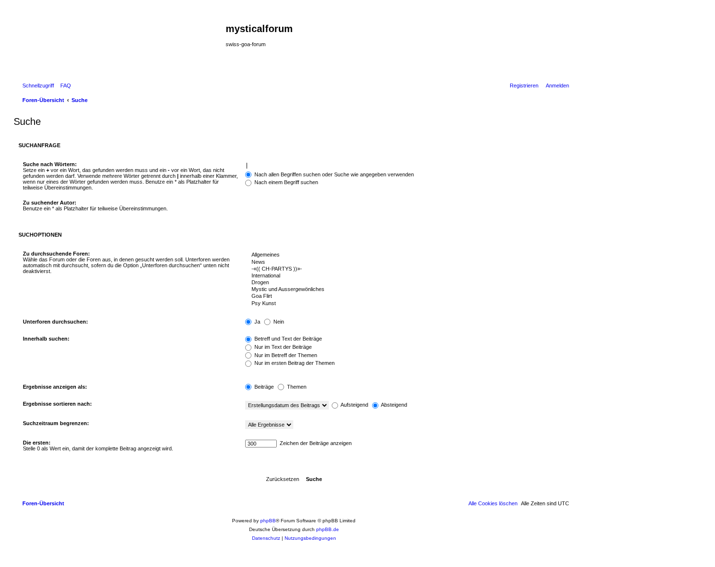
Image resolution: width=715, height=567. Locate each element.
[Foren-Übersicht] (121, 44)
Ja (256, 322)
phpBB (268, 520)
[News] (405, 262)
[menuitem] (63, 85)
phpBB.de (327, 529)
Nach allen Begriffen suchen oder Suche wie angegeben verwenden (333, 174)
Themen (296, 387)
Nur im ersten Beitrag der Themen (294, 363)
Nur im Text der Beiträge (282, 347)
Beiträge (263, 387)
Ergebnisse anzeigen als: (55, 387)
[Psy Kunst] (405, 303)
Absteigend (393, 405)
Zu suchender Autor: (49, 203)
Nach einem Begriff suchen (285, 182)
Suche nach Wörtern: (50, 164)
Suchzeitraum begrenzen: (56, 423)
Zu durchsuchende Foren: (56, 254)
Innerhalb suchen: (46, 339)
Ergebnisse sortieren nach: (57, 404)
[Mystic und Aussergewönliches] (405, 289)
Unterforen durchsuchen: (55, 322)
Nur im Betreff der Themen (285, 355)
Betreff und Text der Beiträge (287, 339)
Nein (278, 322)
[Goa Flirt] (405, 296)
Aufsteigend (354, 405)
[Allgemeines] (405, 255)
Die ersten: (37, 443)
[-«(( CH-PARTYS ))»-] (405, 269)
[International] (405, 276)
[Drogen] (405, 282)
